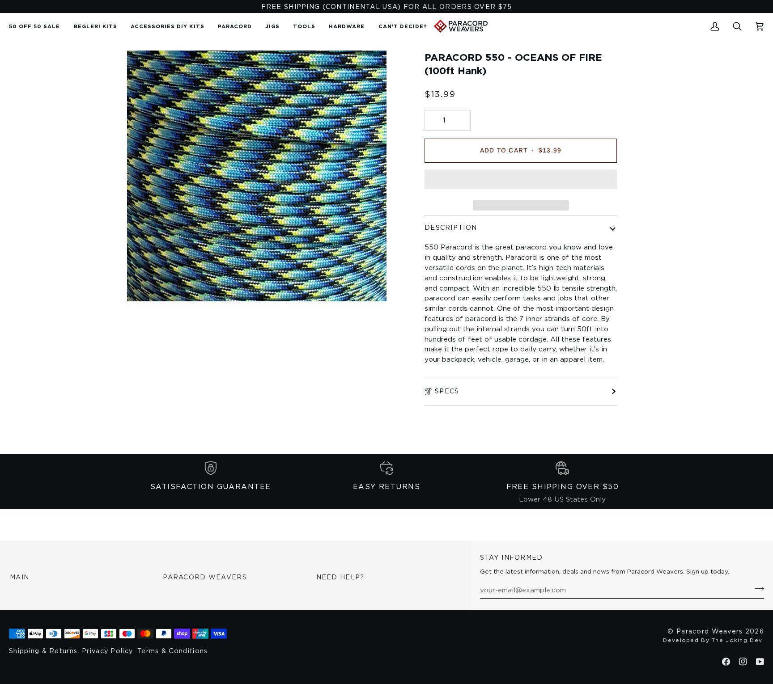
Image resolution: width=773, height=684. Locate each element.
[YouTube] (760, 662)
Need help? (340, 577)
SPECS (447, 391)
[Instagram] (743, 662)
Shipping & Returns (43, 650)
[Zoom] (144, 284)
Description (451, 227)
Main (19, 577)
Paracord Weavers (205, 577)
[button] (235, 26)
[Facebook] (726, 662)
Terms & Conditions (172, 650)
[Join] (756, 588)
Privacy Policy (107, 650)
